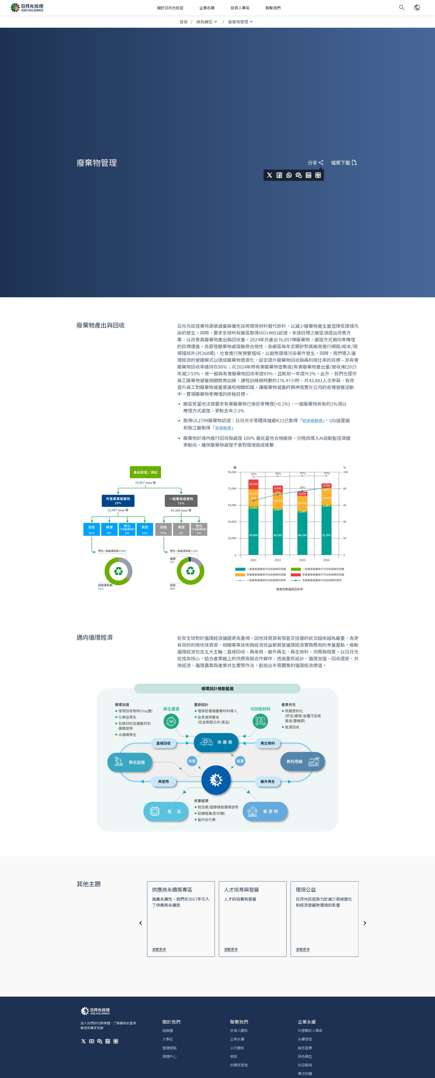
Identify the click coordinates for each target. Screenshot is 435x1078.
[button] (170, 7)
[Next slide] (365, 923)
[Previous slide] (140, 923)
